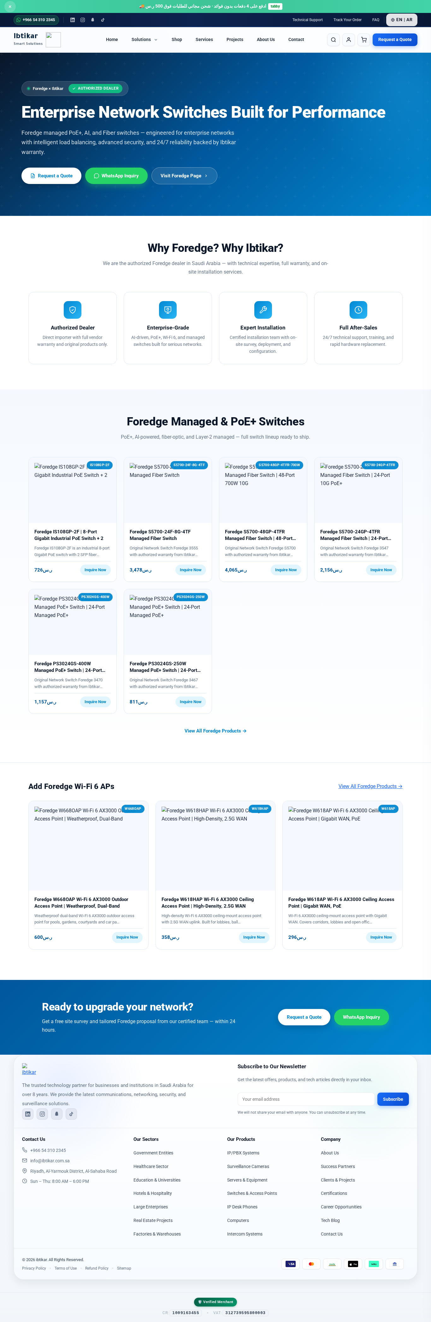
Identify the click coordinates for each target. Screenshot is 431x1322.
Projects (235, 40)
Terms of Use (66, 1268)
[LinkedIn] (72, 19)
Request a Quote (395, 39)
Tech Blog (330, 1220)
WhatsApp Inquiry (120, 176)
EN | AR (404, 19)
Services (204, 40)
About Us (266, 40)
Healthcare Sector (150, 1166)
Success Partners (338, 1166)
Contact (296, 40)
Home (112, 40)
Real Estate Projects (153, 1220)
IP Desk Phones (242, 1206)
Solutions (141, 40)
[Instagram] (82, 19)
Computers (238, 1220)
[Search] (333, 39)
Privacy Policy (34, 1268)
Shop (177, 40)
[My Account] (348, 39)
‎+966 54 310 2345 (48, 1150)
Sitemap (124, 1268)
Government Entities (153, 1152)
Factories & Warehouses (157, 1233)
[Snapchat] (92, 19)
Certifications (334, 1193)
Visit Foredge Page (181, 176)
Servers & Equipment (247, 1180)
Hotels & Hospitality (152, 1193)
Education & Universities (156, 1180)
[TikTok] (102, 19)
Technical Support (307, 20)
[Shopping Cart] (363, 39)
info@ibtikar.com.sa (50, 1160)
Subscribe (393, 1099)
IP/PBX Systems (243, 1152)
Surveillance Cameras (248, 1166)
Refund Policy (97, 1268)
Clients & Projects (338, 1180)
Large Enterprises (150, 1206)
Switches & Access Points (252, 1193)
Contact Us (332, 1233)
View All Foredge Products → (216, 731)
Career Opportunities (341, 1206)
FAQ (375, 20)
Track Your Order (348, 20)
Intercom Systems (245, 1233)
